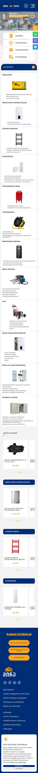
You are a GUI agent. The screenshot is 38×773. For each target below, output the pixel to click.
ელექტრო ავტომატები (10, 388)
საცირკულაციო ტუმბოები (11, 289)
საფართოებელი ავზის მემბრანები (19, 207)
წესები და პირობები (11, 706)
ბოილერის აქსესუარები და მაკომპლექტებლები (19, 261)
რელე (6, 360)
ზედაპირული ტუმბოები (10, 292)
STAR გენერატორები (13, 98)
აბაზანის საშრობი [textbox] (12, 531)
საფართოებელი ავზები (15, 206)
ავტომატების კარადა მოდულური (13, 424)
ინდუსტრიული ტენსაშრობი (11, 233)
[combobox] (19, 482)
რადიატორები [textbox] (10, 581)
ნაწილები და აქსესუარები (18, 321)
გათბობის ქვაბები (13, 122)
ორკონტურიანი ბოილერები (12, 263)
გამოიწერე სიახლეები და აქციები (19, 650)
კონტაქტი (7, 712)
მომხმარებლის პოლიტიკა (14, 720)
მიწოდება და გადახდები (13, 702)
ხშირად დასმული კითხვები (19, 642)
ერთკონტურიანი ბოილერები (13, 265)
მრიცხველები (7, 387)
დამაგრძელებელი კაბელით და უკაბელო (16, 385)
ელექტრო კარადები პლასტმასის (13, 417)
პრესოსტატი (8, 358)
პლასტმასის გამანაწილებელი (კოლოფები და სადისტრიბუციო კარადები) (17, 421)
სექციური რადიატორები (12, 178)
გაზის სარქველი (10, 352)
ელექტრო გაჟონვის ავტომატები (13, 392)
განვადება (7, 729)
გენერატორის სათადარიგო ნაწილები (19, 94)
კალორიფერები (7, 232)
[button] (13, 28)
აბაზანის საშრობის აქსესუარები (17, 148)
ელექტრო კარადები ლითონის (12, 419)
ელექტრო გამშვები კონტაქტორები (14, 390)
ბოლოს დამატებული (10, 433)
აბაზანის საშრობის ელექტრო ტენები (19, 150)
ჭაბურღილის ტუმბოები (10, 296)
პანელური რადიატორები (12, 176)
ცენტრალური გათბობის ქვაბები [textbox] (17, 482)
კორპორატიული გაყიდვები (15, 698)
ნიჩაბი (11, 328)
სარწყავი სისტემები (16, 323)
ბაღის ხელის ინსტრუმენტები (19, 326)
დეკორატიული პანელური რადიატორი (17, 182)
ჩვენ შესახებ (8, 689)
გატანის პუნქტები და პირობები (16, 694)
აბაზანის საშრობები (13, 152)
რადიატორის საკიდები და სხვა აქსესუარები (19, 180)
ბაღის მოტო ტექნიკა (16, 325)
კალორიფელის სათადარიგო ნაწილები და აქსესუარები (16, 236)
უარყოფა (19, 769)
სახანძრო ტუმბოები (9, 290)
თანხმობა (19, 766)
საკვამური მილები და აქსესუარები (19, 124)
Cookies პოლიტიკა (11, 716)
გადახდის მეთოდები (12, 725)
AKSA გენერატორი (12, 96)
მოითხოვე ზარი (19, 657)
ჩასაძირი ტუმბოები (8, 294)
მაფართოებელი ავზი (11, 356)
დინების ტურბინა (10, 354)
